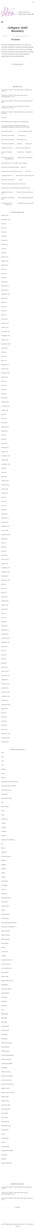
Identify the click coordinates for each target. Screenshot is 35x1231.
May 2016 (3, 472)
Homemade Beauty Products (9, 922)
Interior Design (5, 935)
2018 (2, 752)
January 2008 (4, 688)
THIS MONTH (5, 1130)
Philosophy (4, 1018)
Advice (13, 35)
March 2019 (4, 398)
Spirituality (4, 1067)
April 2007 (4, 725)
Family (17, 35)
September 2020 (5, 344)
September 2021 (5, 294)
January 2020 (4, 369)
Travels (3, 1142)
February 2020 (5, 364)
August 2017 (4, 431)
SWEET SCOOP (5, 1088)
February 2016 (5, 480)
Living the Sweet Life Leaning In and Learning (14, 163)
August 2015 (4, 493)
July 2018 (3, 414)
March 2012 (4, 625)
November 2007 (5, 696)
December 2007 (5, 692)
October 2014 (4, 530)
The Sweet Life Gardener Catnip (11, 179)
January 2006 (4, 742)
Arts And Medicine (6, 790)
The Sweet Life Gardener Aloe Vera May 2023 (13, 184)
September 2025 (5, 219)
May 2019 (3, 389)
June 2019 (3, 385)
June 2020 (4, 356)
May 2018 (3, 418)
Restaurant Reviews (6, 1043)
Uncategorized (5, 1146)
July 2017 (3, 435)
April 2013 (4, 592)
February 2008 (5, 684)
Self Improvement (6, 1059)
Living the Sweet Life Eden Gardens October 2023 (16, 148)
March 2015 (4, 514)
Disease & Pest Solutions (7, 839)
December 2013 (5, 567)
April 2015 (3, 509)
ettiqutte (3, 868)
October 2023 (4, 244)
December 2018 (5, 406)
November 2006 (5, 737)
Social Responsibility (6, 1063)
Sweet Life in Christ (6, 1080)
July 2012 (3, 613)
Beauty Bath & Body (6, 798)
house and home (5, 931)
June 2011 (3, 655)
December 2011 (5, 638)
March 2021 (4, 319)
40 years (17, 39)
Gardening (4, 893)
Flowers (3, 877)
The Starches (4, 1117)
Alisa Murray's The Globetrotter (9, 781)
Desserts (3, 835)
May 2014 (3, 551)
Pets (2, 1009)
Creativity (3, 831)
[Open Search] (33, 2)
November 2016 (5, 456)
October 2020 (4, 340)
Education (4, 852)
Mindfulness (4, 985)
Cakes (2, 815)
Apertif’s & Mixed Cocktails (8, 786)
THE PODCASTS (5, 1109)
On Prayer (4, 117)
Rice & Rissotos (5, 1047)
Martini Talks (4, 976)
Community (4, 819)
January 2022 (4, 290)
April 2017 (3, 439)
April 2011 (3, 663)
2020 (2, 761)
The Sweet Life (5, 1121)
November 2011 (5, 642)
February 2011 (5, 671)
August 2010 (4, 679)
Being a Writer (5, 806)
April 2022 (4, 277)
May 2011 (3, 659)
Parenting (4, 1001)
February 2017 (5, 447)
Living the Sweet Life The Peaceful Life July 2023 (16, 171)
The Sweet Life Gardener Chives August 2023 (14, 139)
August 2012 (4, 609)
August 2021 (4, 298)
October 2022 (4, 261)
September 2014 (5, 534)
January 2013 (4, 605)
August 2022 (4, 265)
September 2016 (5, 464)
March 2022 (4, 282)
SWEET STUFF (5, 1101)
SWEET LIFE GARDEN (7, 1076)
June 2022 (4, 269)
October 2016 (4, 460)
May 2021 (3, 310)
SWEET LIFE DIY (5, 1072)
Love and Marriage (6, 968)
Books (2, 810)
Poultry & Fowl (5, 1030)
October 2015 (4, 489)
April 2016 (3, 476)
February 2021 (5, 323)
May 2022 (4, 273)
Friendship (4, 885)
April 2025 (4, 232)
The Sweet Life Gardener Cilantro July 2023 (13, 167)
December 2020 (5, 331)
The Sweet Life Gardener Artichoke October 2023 (16, 143)
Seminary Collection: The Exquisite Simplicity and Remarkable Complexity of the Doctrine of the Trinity (15, 126)
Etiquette (3, 860)
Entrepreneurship (6, 856)
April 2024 (4, 236)
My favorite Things (6, 989)
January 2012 (4, 634)
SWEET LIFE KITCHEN (7, 1084)
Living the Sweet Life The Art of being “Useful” (16, 131)
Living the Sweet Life (7, 960)
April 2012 (4, 621)
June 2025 (4, 228)
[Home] (17, 16)
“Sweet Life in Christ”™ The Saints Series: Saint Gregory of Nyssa (17, 101)
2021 (2, 765)
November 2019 (5, 373)
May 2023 (4, 248)
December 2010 (5, 675)
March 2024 (4, 240)
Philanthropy (4, 1014)
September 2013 (5, 580)
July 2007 (3, 713)
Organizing (4, 997)
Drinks (3, 848)
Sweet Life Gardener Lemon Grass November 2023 (16, 152)
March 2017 (4, 443)
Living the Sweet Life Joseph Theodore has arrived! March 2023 (17, 204)
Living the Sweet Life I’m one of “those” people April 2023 (17, 192)
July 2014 (3, 543)
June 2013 (3, 588)
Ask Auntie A (4, 794)
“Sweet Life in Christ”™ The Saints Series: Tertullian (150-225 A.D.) (16, 90)
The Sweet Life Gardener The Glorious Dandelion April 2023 (17, 198)
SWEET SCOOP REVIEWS (7, 1092)
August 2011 (4, 646)
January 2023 (4, 257)
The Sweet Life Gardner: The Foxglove (13, 135)
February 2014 (5, 559)
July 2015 (3, 497)
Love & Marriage (5, 964)
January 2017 (4, 451)
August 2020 (4, 348)
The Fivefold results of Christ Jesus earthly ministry (15, 121)
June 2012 (3, 617)
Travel (3, 1134)
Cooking (3, 827)
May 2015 (3, 505)
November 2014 (5, 526)
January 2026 (4, 215)
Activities (3, 769)
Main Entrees (4, 972)
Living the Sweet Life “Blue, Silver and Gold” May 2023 (15, 188)
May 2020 (4, 360)
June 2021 (3, 306)
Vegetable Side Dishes (7, 1150)
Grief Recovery (24, 35)
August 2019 (4, 377)
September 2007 (5, 704)
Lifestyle (3, 956)
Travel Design (5, 1138)
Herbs (2, 910)
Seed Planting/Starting (7, 1055)
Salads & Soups (5, 1051)
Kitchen (3, 947)
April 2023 (4, 252)
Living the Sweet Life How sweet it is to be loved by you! (17, 175)
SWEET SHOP (5, 1096)
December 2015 (5, 485)
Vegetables (4, 1154)
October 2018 (4, 410)
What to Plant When (6, 1163)
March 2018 (4, 422)
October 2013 (4, 576)
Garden (3, 889)
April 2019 (3, 393)
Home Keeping (5, 914)
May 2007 (4, 721)
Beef (2, 802)
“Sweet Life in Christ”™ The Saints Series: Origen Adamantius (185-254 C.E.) (14, 96)
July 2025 (3, 223)
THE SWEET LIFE (6, 1125)
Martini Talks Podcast (7, 980)
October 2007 (4, 700)
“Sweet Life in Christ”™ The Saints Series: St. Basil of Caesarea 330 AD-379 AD (15, 107)
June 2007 (4, 717)
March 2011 (4, 667)
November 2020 (5, 335)
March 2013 (4, 597)
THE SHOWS (4, 1113)
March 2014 (4, 555)
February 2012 (5, 630)
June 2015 (3, 501)
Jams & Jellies (5, 943)
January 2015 (4, 522)
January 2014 (4, 563)
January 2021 (4, 327)
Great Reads (4, 902)
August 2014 (4, 538)
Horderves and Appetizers (8, 926)
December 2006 (5, 733)
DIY (2, 844)
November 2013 (5, 572)
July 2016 (3, 468)
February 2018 (5, 427)
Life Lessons (4, 951)
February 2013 (5, 601)
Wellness (3, 1159)
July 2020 (3, 352)
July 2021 (3, 302)
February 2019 (5, 402)
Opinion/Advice (5, 993)
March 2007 (4, 729)
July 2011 (3, 650)
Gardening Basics (6, 898)
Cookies (3, 823)
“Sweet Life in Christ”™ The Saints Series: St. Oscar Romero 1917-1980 (17, 112)
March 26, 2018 (5, 36)
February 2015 (5, 518)
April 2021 (4, 315)
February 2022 (5, 286)
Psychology (24, 36)
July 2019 (3, 381)
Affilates (3, 777)
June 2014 (3, 547)
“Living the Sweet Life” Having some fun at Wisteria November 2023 (17, 158)
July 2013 (3, 584)
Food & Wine (4, 881)
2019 (2, 757)
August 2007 (4, 708)
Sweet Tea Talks (5, 1105)
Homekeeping (5, 918)
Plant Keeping (5, 1026)
